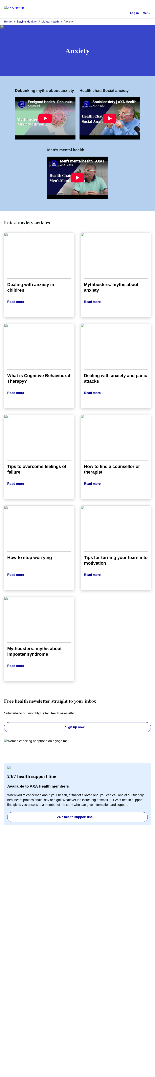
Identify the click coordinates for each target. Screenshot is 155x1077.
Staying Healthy (27, 21)
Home (8, 21)
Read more (15, 302)
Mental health (50, 21)
